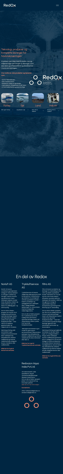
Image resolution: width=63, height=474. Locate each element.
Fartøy (7, 105)
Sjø (22, 105)
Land (38, 105)
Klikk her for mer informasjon (30, 385)
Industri (53, 105)
